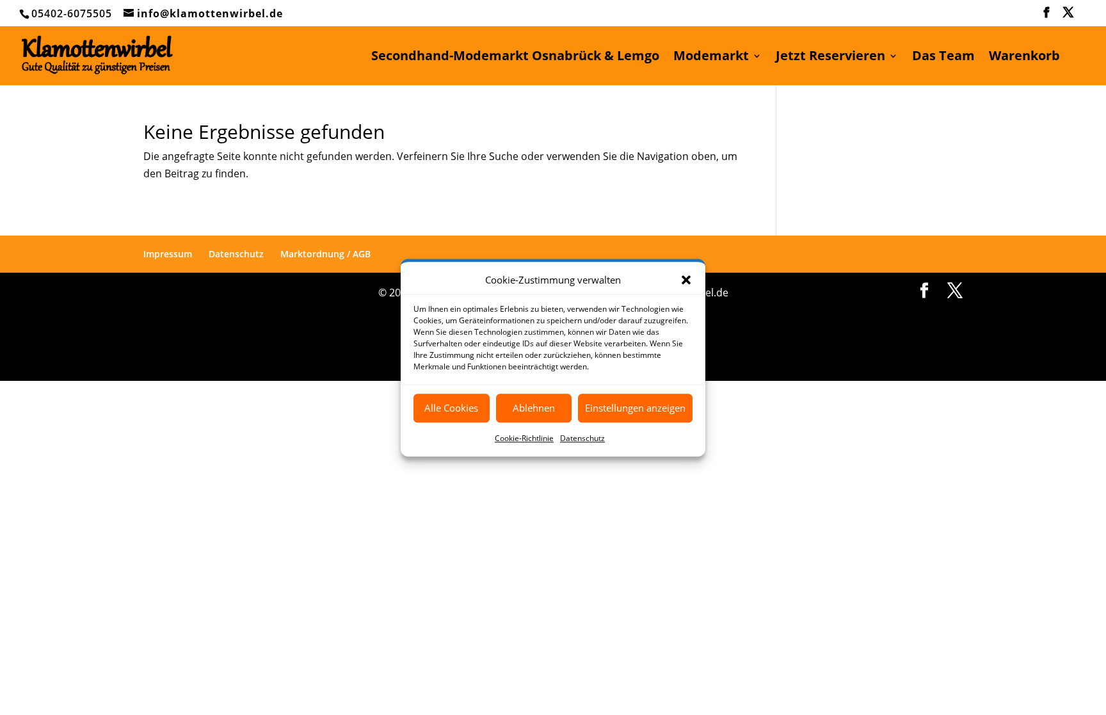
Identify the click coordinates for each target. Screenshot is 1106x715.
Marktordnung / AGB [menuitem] (325, 254)
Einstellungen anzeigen (635, 408)
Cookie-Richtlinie (524, 438)
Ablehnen (534, 408)
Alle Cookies (451, 408)
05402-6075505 (71, 13)
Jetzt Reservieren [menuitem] (830, 57)
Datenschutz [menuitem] (236, 254)
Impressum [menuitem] (167, 254)
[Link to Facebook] (1046, 16)
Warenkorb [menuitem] (1024, 57)
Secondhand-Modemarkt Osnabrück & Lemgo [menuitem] (515, 57)
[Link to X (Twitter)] (1068, 16)
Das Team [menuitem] (943, 57)
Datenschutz (582, 438)
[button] (686, 279)
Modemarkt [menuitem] (711, 57)
